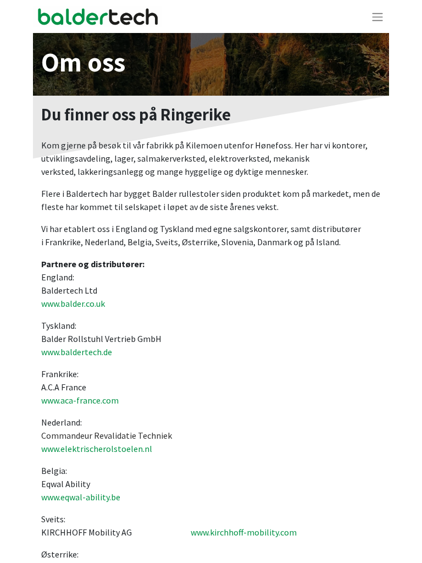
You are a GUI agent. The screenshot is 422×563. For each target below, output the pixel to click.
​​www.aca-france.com (80, 400)
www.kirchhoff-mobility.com (244, 532)
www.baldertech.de (76, 351)
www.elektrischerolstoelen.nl (96, 448)
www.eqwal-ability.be (80, 497)
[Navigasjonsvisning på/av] (377, 16)
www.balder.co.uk (73, 303)
